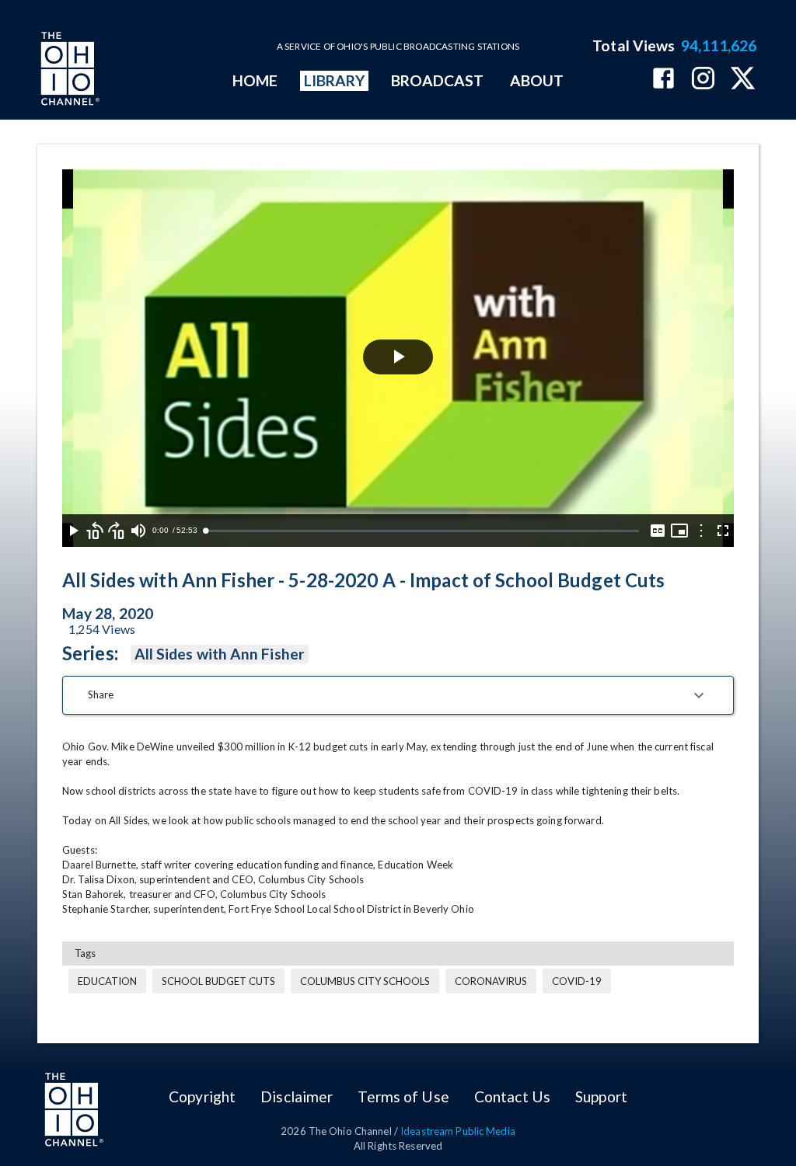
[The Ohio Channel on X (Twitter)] (742, 79)
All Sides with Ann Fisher (219, 654)
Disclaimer (296, 1096)
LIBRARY (334, 80)
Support (601, 1096)
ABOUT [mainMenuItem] (537, 80)
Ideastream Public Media (457, 1131)
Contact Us (512, 1096)
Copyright (202, 1096)
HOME (255, 80)
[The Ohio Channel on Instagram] (703, 79)
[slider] (422, 531)
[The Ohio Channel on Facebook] (663, 79)
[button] (398, 695)
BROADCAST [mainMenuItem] (437, 80)
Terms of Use (403, 1096)
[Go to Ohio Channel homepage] (68, 70)
